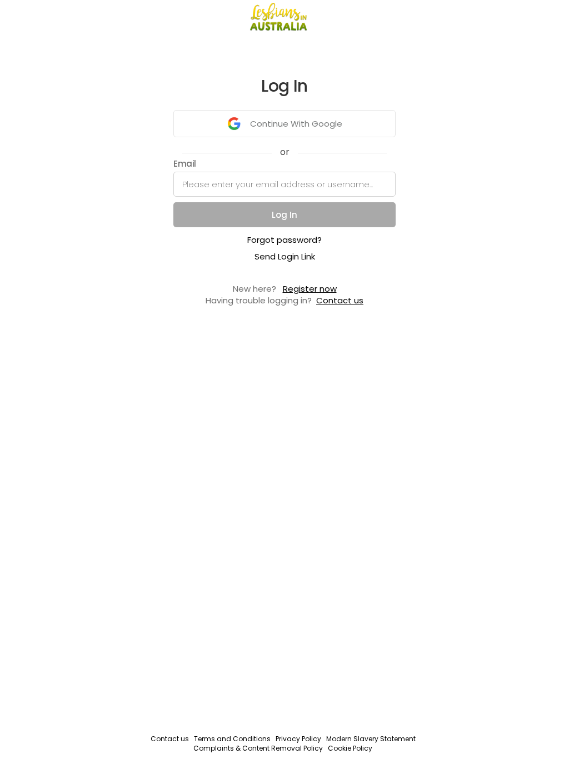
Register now (310, 288)
